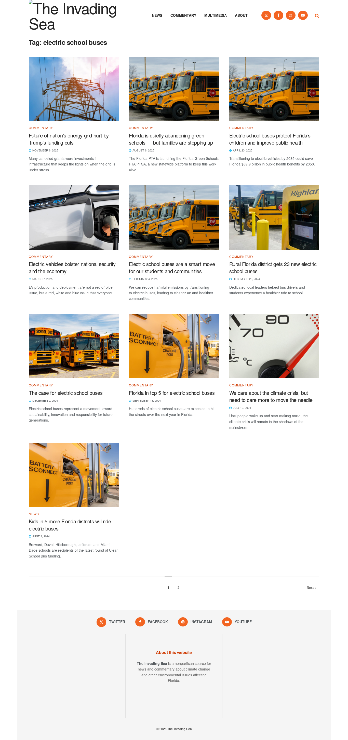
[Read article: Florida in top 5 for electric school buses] (174, 346)
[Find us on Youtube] (303, 15)
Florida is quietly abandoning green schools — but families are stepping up (171, 139)
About (241, 15)
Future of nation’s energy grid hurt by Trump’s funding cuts (69, 139)
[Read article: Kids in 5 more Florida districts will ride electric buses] (74, 475)
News (157, 15)
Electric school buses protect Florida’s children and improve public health (270, 139)
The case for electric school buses (65, 392)
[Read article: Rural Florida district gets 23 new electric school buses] (274, 217)
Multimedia (215, 15)
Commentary (183, 15)
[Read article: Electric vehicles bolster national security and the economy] (74, 217)
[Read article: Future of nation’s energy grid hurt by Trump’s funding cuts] (74, 89)
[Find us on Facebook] (278, 15)
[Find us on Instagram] (291, 15)
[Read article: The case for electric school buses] (74, 346)
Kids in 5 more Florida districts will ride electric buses (70, 525)
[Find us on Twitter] (266, 15)
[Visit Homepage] (80, 15)
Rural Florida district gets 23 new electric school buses (273, 267)
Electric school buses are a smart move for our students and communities (172, 267)
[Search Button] (317, 15)
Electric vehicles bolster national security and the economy (72, 267)
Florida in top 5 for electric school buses (172, 392)
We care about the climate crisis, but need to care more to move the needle (271, 396)
